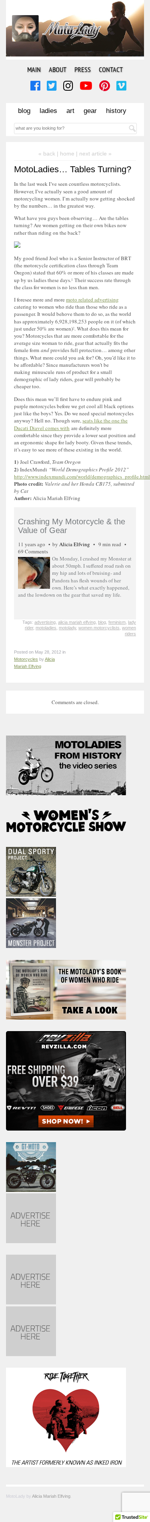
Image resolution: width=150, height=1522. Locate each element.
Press (82, 69)
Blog (24, 111)
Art (70, 111)
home (67, 153)
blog (102, 622)
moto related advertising (92, 299)
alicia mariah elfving (77, 622)
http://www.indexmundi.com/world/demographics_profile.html (82, 476)
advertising (45, 622)
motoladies (46, 627)
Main (34, 69)
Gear (90, 111)
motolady (67, 627)
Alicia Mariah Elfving (51, 1496)
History (116, 111)
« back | (49, 153)
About (57, 69)
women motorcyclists (99, 627)
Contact (111, 69)
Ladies (48, 111)
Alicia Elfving (74, 544)
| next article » (94, 153)
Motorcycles (26, 659)
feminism (117, 622)
